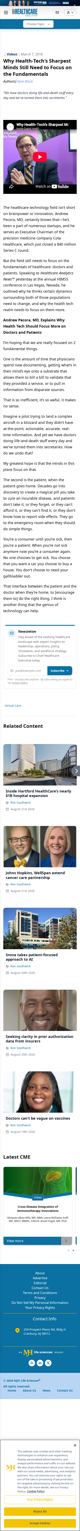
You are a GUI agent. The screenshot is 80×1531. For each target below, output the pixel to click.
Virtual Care (13, 705)
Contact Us (40, 1288)
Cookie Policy (36, 1491)
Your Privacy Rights (40, 1307)
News (46, 1390)
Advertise (40, 1278)
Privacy (40, 1297)
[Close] (75, 1445)
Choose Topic (35, 24)
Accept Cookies (40, 1523)
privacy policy (19, 682)
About (40, 1273)
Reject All (39, 1511)
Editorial (40, 1283)
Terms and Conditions (40, 1293)
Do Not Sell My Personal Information (40, 1302)
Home (12, 1390)
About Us (29, 1390)
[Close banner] (75, 5)
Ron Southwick (20, 802)
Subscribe (57, 671)
